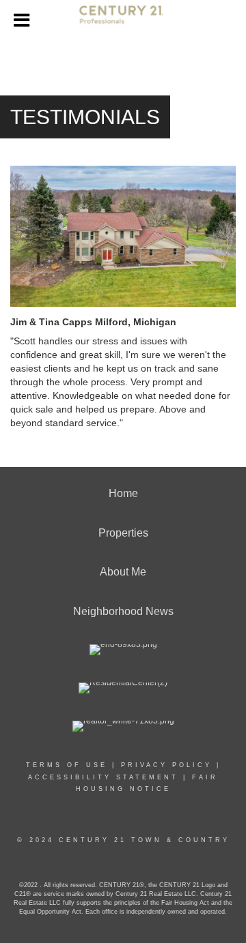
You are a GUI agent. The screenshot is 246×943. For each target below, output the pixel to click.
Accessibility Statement (103, 777)
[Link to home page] (123, 20)
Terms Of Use (66, 765)
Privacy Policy (166, 765)
